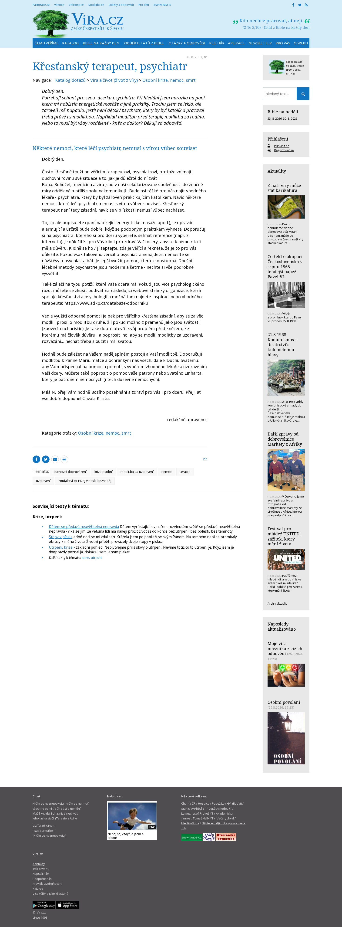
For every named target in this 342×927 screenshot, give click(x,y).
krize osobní (103, 471)
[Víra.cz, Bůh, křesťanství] (78, 24)
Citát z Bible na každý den (286, 27)
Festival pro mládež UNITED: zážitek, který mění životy (284, 536)
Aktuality (277, 171)
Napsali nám (41, 873)
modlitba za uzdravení (137, 471)
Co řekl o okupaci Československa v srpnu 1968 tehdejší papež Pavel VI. (285, 266)
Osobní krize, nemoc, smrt (169, 80)
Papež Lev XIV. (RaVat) (227, 803)
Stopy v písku (60, 536)
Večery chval (225, 818)
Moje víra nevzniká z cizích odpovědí (285, 648)
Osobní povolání (284, 702)
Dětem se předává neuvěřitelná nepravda (84, 526)
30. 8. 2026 (290, 118)
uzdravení (43, 480)
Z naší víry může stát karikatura (284, 188)
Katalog (38, 888)
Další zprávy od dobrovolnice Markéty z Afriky (285, 439)
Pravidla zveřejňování (47, 883)
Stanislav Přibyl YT (193, 808)
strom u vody (293, 69)
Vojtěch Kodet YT (220, 808)
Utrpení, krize (61, 547)
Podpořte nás (42, 879)
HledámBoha (190, 823)
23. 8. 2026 (275, 118)
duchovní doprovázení (70, 471)
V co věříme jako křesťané (50, 893)
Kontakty (39, 864)
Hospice (203, 803)
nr (205, 57)
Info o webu (41, 869)
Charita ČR (188, 803)
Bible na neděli (283, 112)
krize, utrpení (92, 557)
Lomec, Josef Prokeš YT (197, 813)
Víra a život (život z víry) (114, 80)
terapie (185, 471)
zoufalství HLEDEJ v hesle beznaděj (84, 480)
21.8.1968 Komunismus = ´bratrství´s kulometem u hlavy (282, 344)
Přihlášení (278, 139)
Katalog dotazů (70, 80)
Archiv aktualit (277, 603)
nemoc (166, 471)
